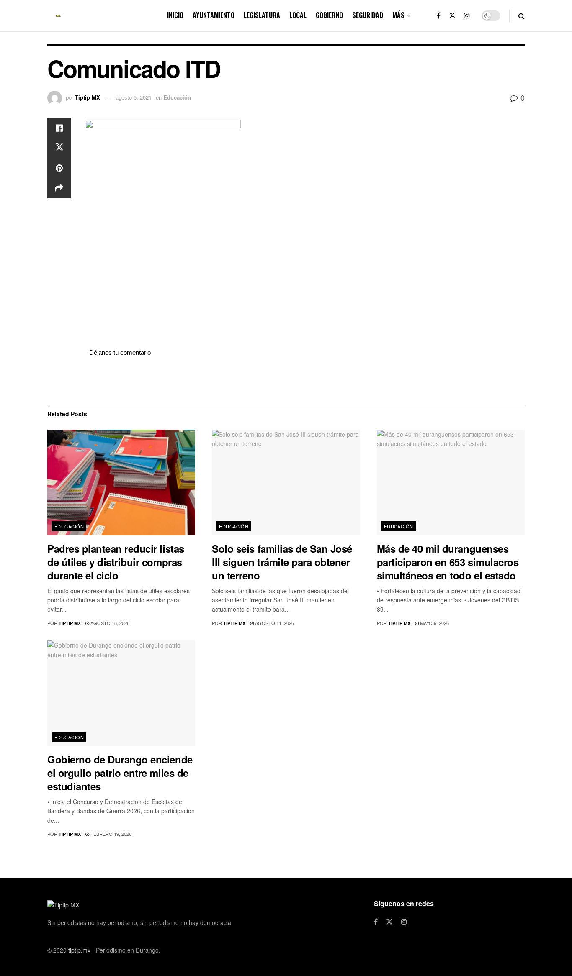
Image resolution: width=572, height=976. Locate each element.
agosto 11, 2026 (274, 623)
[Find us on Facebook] (439, 15)
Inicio (175, 15)
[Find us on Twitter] (452, 15)
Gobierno (329, 15)
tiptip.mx (79, 950)
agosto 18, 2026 (109, 623)
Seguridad (367, 15)
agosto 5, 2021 (134, 97)
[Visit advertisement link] (305, 381)
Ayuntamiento (213, 15)
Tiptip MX (87, 97)
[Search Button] (521, 15)
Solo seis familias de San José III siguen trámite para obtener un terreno (282, 561)
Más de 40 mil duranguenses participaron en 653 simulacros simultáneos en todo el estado (448, 561)
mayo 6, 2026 (434, 623)
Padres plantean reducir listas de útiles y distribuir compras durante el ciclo (115, 561)
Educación (177, 97)
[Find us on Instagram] (467, 15)
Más (398, 15)
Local (298, 15)
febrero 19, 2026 (110, 833)
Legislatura (262, 15)
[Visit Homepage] (58, 16)
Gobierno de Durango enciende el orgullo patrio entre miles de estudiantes (120, 772)
